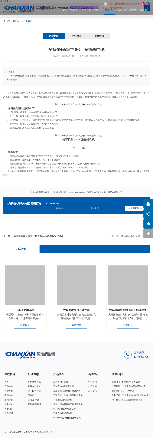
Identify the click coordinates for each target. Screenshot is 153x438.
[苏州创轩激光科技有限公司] (30, 354)
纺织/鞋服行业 (34, 404)
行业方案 (86, 10)
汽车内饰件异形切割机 (63, 386)
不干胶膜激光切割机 (62, 400)
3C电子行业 (33, 400)
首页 (65, 10)
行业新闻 (28, 21)
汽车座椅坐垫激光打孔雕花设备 (128, 309)
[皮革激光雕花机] (25, 285)
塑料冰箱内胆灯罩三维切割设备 (68, 404)
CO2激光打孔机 (85, 139)
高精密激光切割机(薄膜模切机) (67, 391)
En (148, 4)
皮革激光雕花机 (25, 309)
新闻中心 (109, 10)
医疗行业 (32, 395)
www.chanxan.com (77, 192)
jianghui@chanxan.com (132, 400)
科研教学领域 (34, 382)
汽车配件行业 (34, 391)
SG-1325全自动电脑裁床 (64, 409)
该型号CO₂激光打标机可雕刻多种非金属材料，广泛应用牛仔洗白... (25, 316)
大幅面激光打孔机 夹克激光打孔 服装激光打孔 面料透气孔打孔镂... (128, 316)
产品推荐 (58, 374)
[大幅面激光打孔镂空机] (76, 285)
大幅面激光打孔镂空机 (76, 309)
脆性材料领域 (34, 386)
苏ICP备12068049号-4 (42, 432)
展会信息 (99, 36)
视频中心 (98, 10)
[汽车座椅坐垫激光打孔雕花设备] (128, 285)
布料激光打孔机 (16, 108)
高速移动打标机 (60, 382)
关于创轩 (133, 10)
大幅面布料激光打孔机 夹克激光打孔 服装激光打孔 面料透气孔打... (76, 316)
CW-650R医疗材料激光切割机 (67, 418)
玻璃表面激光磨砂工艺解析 (135, 236)
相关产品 (21, 249)
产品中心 (74, 10)
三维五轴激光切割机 (62, 413)
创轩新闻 (76, 36)
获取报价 (25, 325)
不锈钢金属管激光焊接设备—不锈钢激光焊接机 (38, 236)
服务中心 (121, 10)
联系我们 (144, 10)
